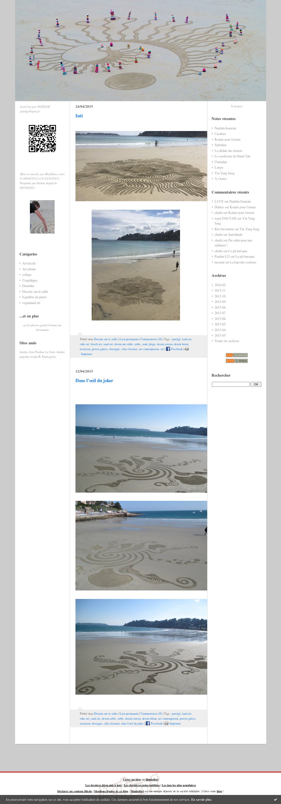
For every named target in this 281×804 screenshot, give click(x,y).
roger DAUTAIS (226, 218)
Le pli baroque (237, 251)
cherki (219, 212)
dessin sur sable (123, 344)
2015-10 (220, 296)
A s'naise (220, 178)
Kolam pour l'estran (227, 139)
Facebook (176, 349)
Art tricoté (28, 263)
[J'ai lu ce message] (275, 799)
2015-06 (220, 318)
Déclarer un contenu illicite (74, 791)
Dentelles (28, 285)
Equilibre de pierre (34, 297)
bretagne (114, 349)
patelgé (176, 339)
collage (26, 274)
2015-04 (220, 330)
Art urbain (29, 269)
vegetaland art (31, 302)
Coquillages (30, 280)
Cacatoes (220, 133)
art (162, 349)
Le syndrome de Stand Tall (232, 156)
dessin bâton (149, 718)
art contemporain (149, 349)
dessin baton (181, 344)
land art (186, 339)
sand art (108, 344)
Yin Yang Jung (224, 173)
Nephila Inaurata (225, 128)
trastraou (85, 723)
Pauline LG (222, 256)
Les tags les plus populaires (179, 785)
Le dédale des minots (228, 150)
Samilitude (235, 234)
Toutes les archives (227, 341)
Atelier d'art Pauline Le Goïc (37, 352)
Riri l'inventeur (224, 229)
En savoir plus (201, 799)
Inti (79, 115)
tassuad (219, 262)
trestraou (85, 349)
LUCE (219, 201)
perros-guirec (100, 349)
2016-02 (220, 285)
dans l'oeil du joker (132, 723)
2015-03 (220, 335)
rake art (84, 344)
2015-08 (220, 307)
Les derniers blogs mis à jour (103, 785)
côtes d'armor (129, 349)
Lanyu (219, 167)
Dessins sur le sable (35, 291)
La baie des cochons (243, 262)
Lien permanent (129, 339)
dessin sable (109, 718)
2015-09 (220, 301)
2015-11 (220, 290)
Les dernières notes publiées (142, 785)
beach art (96, 344)
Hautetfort (152, 779)
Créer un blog (132, 779)
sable (137, 344)
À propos (237, 106)
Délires (219, 207)
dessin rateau (164, 344)
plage (152, 344)
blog (219, 791)
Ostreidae (221, 162)
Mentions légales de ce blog (111, 791)
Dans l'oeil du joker (94, 380)
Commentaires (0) (151, 339)
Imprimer (174, 723)
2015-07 (220, 313)
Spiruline (220, 145)
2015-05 (220, 324)
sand (144, 344)
